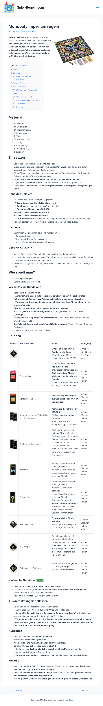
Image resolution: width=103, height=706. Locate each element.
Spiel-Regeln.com (30, 7)
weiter (86, 691)
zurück (17, 691)
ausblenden (24, 66)
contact (69, 700)
